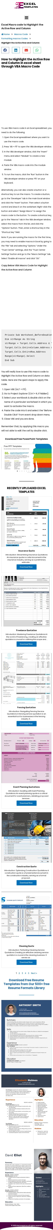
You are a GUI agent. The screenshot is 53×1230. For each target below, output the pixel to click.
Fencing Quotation (26, 707)
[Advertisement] (26, 97)
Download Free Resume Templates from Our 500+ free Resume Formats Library (26, 984)
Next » (34, 973)
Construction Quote (27, 866)
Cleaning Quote (26, 946)
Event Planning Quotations (26, 787)
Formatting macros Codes (14, 38)
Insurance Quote (26, 551)
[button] (5, 50)
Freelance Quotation (26, 630)
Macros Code (21, 34)
